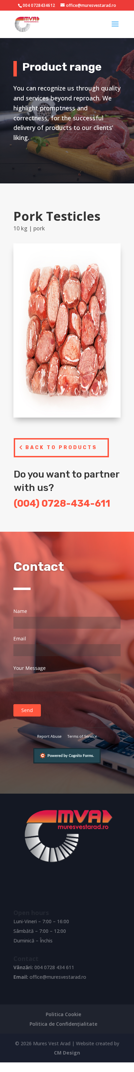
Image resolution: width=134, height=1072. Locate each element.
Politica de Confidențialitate (63, 1024)
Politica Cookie (63, 1014)
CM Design (67, 1052)
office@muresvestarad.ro (58, 977)
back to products (61, 447)
